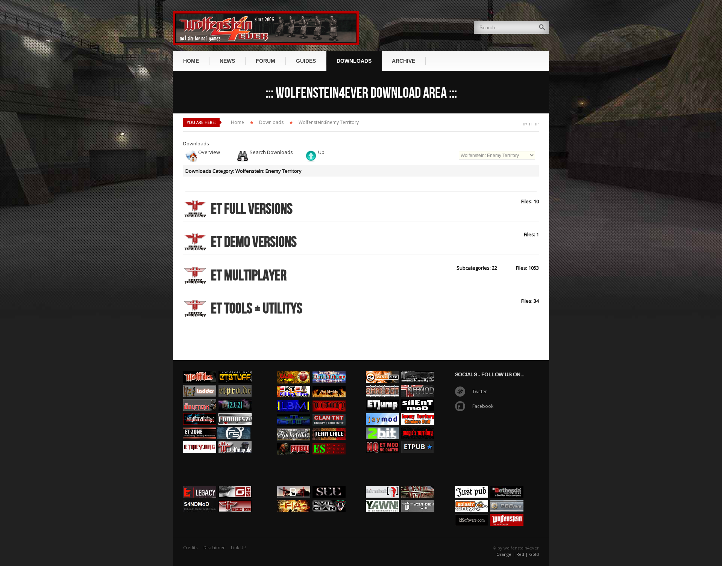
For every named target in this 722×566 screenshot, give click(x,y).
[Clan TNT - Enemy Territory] (329, 412)
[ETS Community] (235, 369)
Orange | (505, 554)
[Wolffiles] (199, 369)
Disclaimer (214, 547)
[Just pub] (417, 439)
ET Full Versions (252, 209)
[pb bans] (506, 498)
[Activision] (506, 484)
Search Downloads (271, 152)
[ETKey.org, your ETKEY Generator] (199, 439)
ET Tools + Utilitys (256, 309)
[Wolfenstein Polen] (199, 411)
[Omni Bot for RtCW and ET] (382, 383)
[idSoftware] (471, 512)
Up (321, 152)
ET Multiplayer (249, 276)
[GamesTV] (235, 484)
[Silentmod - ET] (417, 397)
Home (237, 122)
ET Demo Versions (254, 242)
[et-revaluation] (382, 369)
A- (537, 124)
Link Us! (238, 547)
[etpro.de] (235, 383)
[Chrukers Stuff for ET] (417, 411)
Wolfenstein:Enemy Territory (329, 122)
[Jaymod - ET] (382, 411)
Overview (209, 152)
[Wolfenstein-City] (417, 369)
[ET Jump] (382, 397)
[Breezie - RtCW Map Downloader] (235, 498)
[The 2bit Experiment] (382, 425)
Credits (190, 547)
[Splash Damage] (471, 498)
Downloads (271, 122)
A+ (525, 124)
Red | (522, 554)
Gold (534, 554)
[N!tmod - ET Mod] (417, 383)
